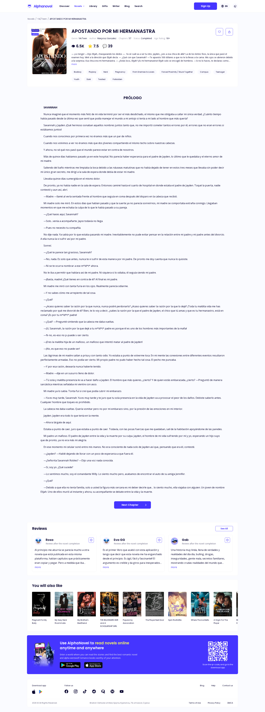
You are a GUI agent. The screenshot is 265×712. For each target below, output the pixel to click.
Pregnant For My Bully (39, 621)
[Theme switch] (235, 6)
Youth (76, 79)
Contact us (227, 685)
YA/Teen (42, 18)
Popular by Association (128, 621)
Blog (127, 6)
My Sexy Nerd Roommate (61, 621)
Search (138, 6)
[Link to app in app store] (33, 692)
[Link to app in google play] (40, 692)
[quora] (103, 691)
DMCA (230, 703)
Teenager (220, 72)
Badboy (77, 72)
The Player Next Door (155, 620)
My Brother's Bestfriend (82, 621)
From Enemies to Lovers (143, 72)
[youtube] (121, 691)
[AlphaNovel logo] (39, 6)
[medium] (112, 691)
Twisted (101, 79)
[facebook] (66, 691)
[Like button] (219, 31)
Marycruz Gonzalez (106, 38)
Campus (204, 72)
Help (213, 685)
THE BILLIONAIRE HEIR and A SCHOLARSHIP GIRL (109, 623)
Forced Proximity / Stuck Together (177, 72)
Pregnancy (120, 72)
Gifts (105, 6)
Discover (64, 6)
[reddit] (94, 691)
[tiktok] (85, 691)
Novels (31, 18)
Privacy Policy (214, 703)
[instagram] (75, 691)
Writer (116, 6)
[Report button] (91, 540)
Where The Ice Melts (200, 620)
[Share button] (229, 31)
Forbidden (117, 79)
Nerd (106, 72)
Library (93, 6)
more (74, 64)
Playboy (92, 72)
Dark (89, 79)
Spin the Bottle (174, 620)
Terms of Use (195, 703)
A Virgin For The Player (221, 621)
